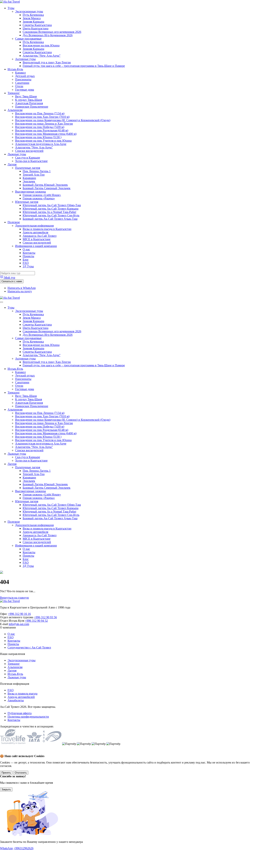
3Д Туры (28, 266)
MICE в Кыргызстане (36, 239)
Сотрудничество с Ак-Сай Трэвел (29, 647)
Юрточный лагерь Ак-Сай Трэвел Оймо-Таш (52, 205)
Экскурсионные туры (29, 11)
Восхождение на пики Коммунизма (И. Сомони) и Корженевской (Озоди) (62, 120)
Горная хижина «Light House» (42, 195)
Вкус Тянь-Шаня (26, 96)
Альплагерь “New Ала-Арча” (41, 55)
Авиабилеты (16, 700)
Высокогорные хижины (30, 191)
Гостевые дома (24, 89)
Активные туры (25, 59)
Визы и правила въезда (22, 693)
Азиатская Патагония (29, 103)
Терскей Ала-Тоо (34, 174)
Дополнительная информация (34, 225)
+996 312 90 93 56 (45, 617)
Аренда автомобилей (21, 697)
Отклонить (21, 772)
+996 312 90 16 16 (19, 613)
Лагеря (12, 164)
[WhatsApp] (4, 752)
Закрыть (6, 789)
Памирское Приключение (31, 106)
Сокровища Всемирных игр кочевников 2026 (52, 31)
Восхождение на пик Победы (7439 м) (39, 127)
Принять (6, 772)
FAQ (26, 263)
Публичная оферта (20, 713)
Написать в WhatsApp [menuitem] (22, 288)
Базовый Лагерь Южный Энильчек (45, 184)
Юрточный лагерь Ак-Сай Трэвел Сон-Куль (51, 215)
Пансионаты (23, 79)
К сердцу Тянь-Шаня (28, 99)
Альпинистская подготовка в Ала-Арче (40, 144)
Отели (19, 86)
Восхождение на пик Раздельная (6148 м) (41, 130)
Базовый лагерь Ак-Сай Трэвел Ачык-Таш (50, 218)
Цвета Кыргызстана (35, 28)
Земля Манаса (32, 18)
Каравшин (29, 178)
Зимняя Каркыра (33, 21)
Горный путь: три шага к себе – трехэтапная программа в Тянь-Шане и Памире (74, 65)
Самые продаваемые (28, 38)
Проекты (28, 256)
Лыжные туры (17, 154)
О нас (26, 249)
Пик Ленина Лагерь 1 (37, 171)
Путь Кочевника (33, 14)
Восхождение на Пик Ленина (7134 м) (39, 113)
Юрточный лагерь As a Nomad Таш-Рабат (49, 212)
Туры (11, 8)
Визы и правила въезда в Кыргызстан (47, 229)
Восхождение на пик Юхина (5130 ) (38, 137)
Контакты (29, 252)
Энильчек (29, 181)
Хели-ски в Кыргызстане (31, 161)
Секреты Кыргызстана (37, 25)
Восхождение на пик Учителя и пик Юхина (43, 140)
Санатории (22, 82)
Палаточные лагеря (27, 167)
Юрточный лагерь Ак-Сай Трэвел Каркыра (50, 208)
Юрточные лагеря (26, 201)
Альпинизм (15, 110)
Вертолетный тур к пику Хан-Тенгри (47, 62)
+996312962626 (23, 848)
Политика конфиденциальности (28, 716)
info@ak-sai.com (19, 624)
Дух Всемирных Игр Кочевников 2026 (48, 35)
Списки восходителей (29, 150)
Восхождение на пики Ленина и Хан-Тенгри (44, 123)
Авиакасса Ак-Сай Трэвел (39, 235)
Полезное (14, 222)
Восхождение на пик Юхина (41, 45)
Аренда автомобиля (35, 232)
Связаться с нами (12, 281)
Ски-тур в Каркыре (27, 157)
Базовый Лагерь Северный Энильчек (46, 188)
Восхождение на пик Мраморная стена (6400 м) (45, 133)
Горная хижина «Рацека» (39, 198)
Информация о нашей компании (36, 246)
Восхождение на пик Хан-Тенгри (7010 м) (42, 116)
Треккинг (14, 93)
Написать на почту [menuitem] (20, 291)
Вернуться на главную (14, 597)
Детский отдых (25, 76)
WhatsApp (6, 848)
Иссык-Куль (15, 69)
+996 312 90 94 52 (36, 620)
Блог (26, 259)
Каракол (20, 72)
